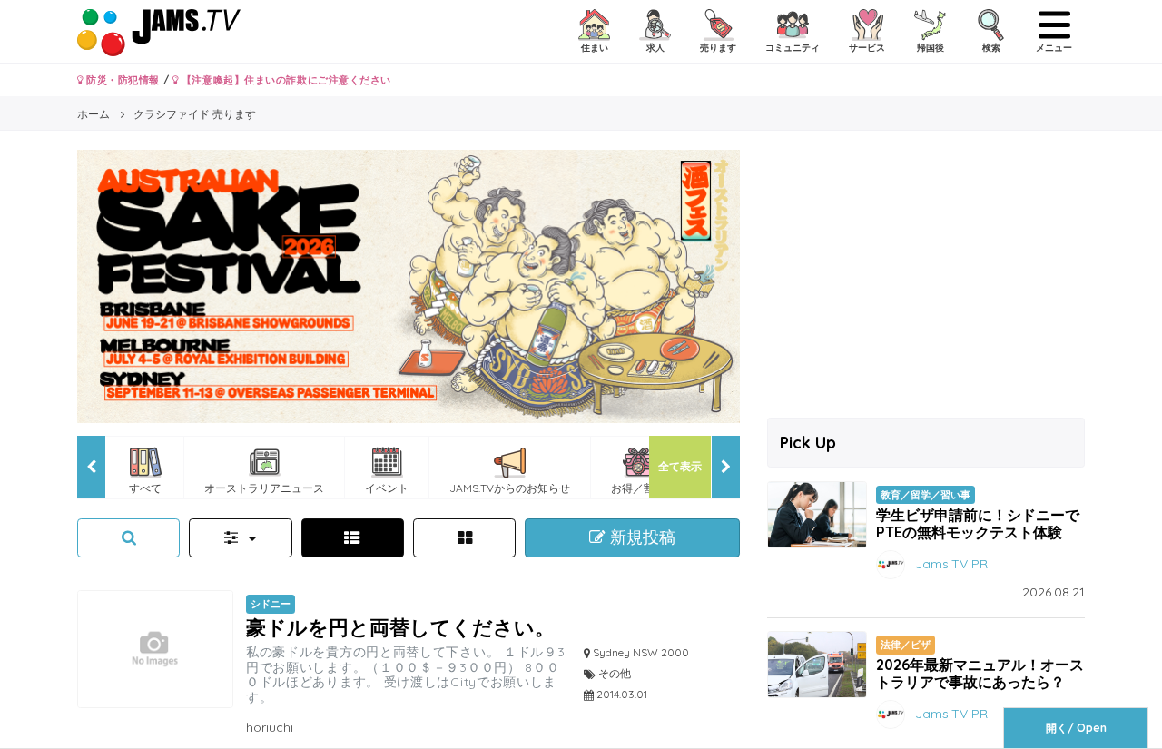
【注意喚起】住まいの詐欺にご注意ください (284, 80)
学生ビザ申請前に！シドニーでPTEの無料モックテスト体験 (977, 523)
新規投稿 (640, 537)
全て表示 (680, 466)
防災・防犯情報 (122, 80)
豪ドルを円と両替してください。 (400, 627)
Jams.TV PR (951, 564)
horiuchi (269, 727)
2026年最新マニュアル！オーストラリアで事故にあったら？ (980, 673)
